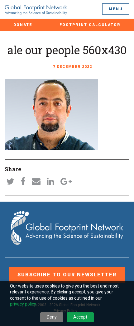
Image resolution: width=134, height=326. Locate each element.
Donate (22, 25)
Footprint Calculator (90, 25)
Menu (116, 9)
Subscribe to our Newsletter (67, 275)
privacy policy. (23, 303)
